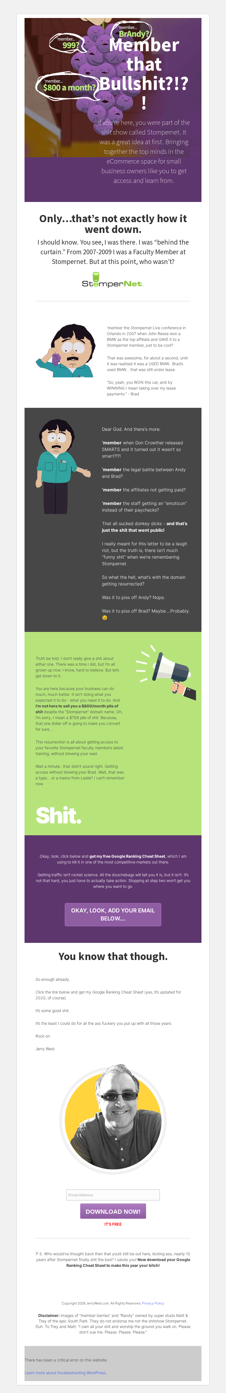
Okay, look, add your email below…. (113, 914)
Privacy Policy (153, 1303)
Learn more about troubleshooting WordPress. (66, 1372)
